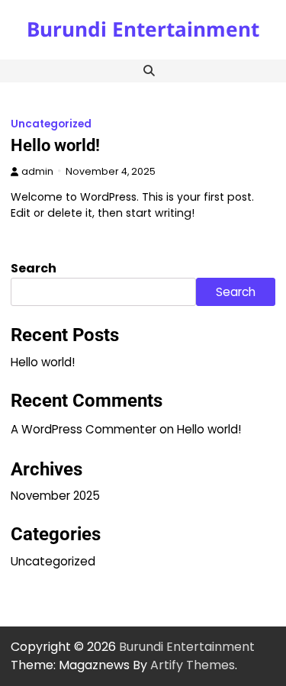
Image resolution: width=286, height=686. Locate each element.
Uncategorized (51, 124)
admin (37, 171)
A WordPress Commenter (83, 429)
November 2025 (55, 496)
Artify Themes (192, 665)
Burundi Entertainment (143, 29)
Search (33, 268)
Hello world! (55, 145)
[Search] (149, 71)
